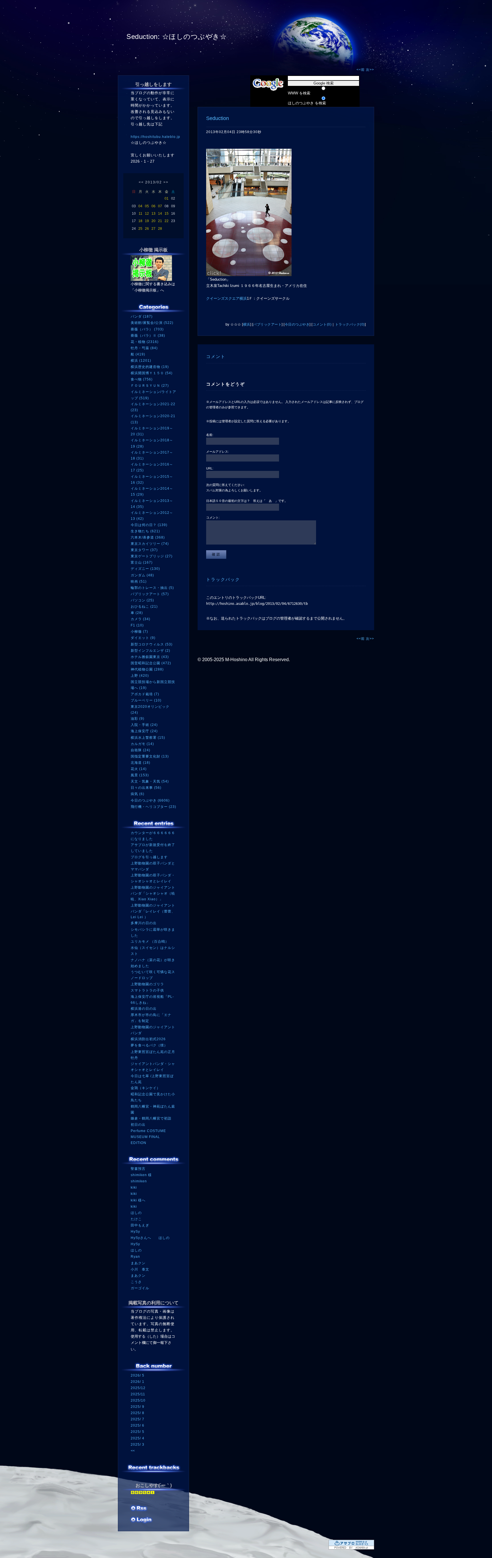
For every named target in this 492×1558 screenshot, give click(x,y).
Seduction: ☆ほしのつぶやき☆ (176, 36)
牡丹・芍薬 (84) (144, 348)
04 (140, 206)
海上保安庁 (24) (144, 731)
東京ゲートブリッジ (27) (152, 556)
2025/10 (138, 1400)
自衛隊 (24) (140, 750)
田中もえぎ (140, 1225)
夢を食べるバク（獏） (149, 1045)
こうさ (136, 1282)
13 (153, 214)
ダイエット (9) (143, 638)
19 (147, 221)
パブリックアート (267, 324)
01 (167, 198)
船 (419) (138, 354)
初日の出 (138, 1125)
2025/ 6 (137, 1425)
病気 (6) (137, 794)
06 (153, 206)
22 (167, 221)
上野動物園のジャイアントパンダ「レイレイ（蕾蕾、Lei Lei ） (153, 911)
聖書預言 (138, 1169)
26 (147, 229)
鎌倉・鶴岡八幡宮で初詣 (151, 1118)
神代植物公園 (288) (147, 669)
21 (160, 221)
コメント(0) (322, 324)
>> (166, 182)
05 (147, 206)
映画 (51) (139, 582)
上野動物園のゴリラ (147, 984)
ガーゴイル (140, 1288)
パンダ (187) (142, 316)
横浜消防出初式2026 (148, 1039)
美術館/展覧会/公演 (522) (152, 323)
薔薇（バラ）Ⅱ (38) (148, 336)
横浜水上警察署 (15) (148, 738)
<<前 (361, 70)
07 (160, 206)
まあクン (138, 1263)
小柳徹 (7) (139, 632)
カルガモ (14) (142, 744)
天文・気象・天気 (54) (150, 781)
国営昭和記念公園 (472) (151, 663)
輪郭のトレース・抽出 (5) (152, 588)
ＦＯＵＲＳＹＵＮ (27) (150, 386)
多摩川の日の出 (144, 923)
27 (153, 229)
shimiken (139, 1181)
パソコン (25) (142, 600)
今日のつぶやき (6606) (150, 800)
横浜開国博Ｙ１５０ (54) (152, 373)
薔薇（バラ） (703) (147, 329)
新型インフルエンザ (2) (150, 651)
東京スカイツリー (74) (150, 544)
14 (160, 214)
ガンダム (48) (142, 575)
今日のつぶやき (297, 324)
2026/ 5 (137, 1375)
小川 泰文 (140, 1269)
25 (140, 229)
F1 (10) (137, 625)
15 (167, 214)
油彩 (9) (137, 719)
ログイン (141, 1520)
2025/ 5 (137, 1432)
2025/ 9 (137, 1407)
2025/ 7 (137, 1419)
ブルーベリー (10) (146, 700)
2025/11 (138, 1394)
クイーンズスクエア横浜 (226, 298)
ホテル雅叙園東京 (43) (150, 657)
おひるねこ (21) (144, 607)
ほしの (136, 1213)
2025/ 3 (137, 1445)
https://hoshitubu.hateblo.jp (155, 137)
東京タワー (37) (144, 550)
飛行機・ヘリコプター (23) (153, 807)
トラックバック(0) (350, 324)
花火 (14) (139, 769)
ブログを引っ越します (149, 857)
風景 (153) (140, 775)
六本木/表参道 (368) (148, 537)
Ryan (135, 1257)
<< (141, 182)
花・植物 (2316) (145, 342)
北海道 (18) (140, 763)
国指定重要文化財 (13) (150, 756)
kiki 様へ (138, 1200)
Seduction (217, 118)
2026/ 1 (137, 1382)
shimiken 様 (141, 1175)
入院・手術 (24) (144, 725)
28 (160, 229)
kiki (134, 1187)
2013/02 (153, 182)
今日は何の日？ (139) (149, 525)
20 (153, 221)
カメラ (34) (140, 619)
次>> (370, 70)
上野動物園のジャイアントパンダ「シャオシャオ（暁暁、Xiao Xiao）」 (153, 893)
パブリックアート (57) (150, 594)
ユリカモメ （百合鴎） (150, 942)
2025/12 (138, 1388)
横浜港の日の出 (144, 1009)
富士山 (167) (142, 562)
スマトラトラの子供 (147, 990)
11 (140, 214)
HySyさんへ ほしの (150, 1238)
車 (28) (137, 613)
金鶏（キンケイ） (145, 1088)
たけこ (136, 1219)
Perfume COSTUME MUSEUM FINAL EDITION (148, 1137)
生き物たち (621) (145, 531)
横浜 (246, 324)
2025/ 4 (137, 1438)
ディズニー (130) (145, 569)
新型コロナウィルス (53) (152, 644)
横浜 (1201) (141, 361)
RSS (139, 1509)
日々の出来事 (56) (146, 788)
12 (147, 214)
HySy (135, 1232)
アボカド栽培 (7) (145, 694)
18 (140, 221)
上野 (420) (140, 676)
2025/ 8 (137, 1413)
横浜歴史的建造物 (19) (150, 367)
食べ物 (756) (142, 379)
